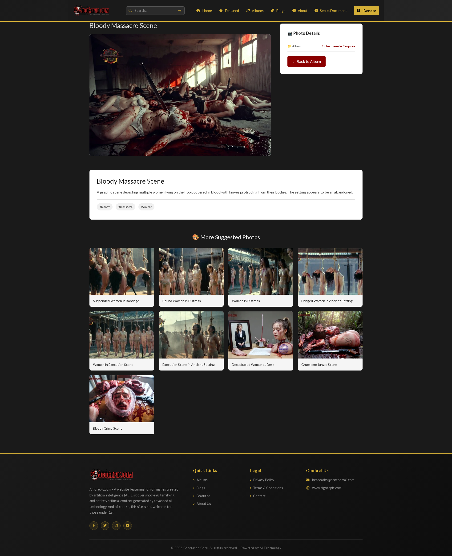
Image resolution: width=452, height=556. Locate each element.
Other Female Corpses (338, 46)
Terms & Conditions (268, 488)
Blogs (280, 10)
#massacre (125, 207)
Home (207, 10)
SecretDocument (333, 10)
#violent (146, 207)
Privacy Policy (263, 480)
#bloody (105, 207)
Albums (258, 10)
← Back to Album (306, 61)
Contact (259, 496)
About (302, 10)
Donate (369, 10)
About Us (204, 504)
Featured (232, 10)
